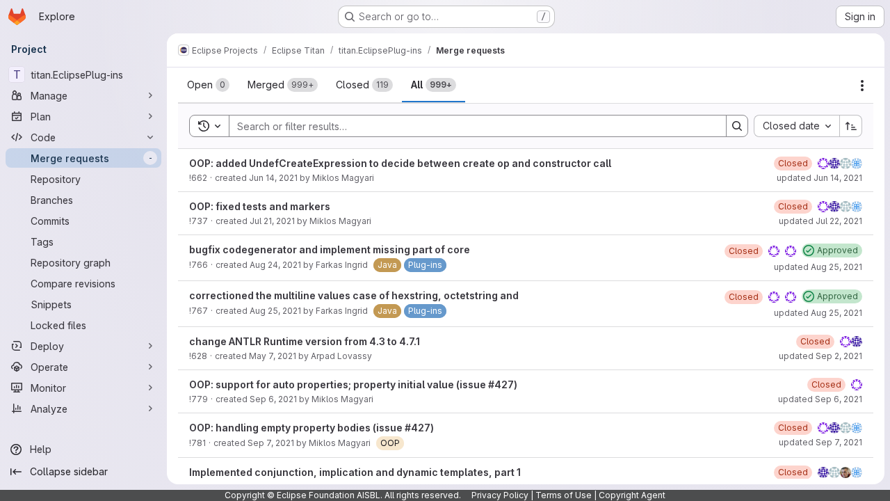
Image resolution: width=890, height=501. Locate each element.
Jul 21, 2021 (272, 221)
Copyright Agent (632, 495)
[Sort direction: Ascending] (851, 126)
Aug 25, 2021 (275, 310)
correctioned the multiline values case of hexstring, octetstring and (354, 295)
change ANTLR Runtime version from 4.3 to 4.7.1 (304, 341)
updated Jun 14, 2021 (819, 178)
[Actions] (862, 85)
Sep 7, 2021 (271, 443)
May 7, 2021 (272, 356)
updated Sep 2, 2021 (820, 356)
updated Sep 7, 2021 (820, 442)
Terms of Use (563, 495)
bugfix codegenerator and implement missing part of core (329, 249)
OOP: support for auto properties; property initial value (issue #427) (353, 384)
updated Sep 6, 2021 (820, 399)
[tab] (208, 84)
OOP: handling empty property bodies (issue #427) (311, 428)
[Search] (737, 126)
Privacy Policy (499, 495)
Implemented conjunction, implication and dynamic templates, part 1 (355, 472)
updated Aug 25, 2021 (818, 267)
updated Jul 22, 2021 (820, 221)
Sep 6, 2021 (273, 399)
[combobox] (796, 126)
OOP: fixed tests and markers (259, 206)
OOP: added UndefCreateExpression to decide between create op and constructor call (400, 163)
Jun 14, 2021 (273, 178)
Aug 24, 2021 (275, 265)
